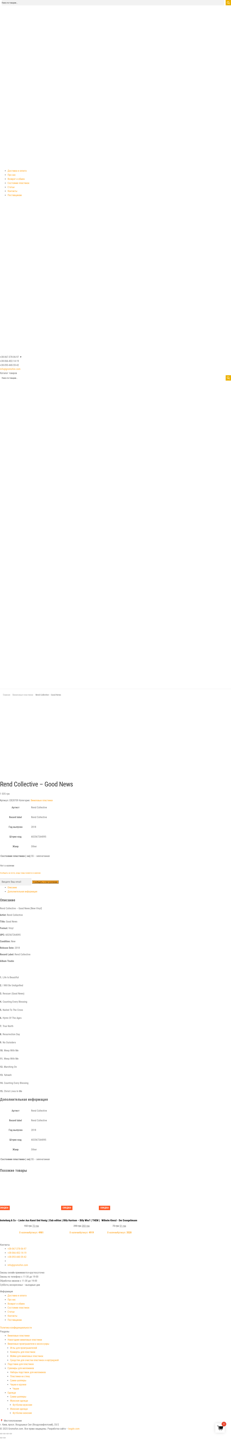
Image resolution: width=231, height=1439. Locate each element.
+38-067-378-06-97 (17, 1248)
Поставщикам (15, 195)
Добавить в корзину (31, 1180)
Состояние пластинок (18, 183)
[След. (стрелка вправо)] (4, 1437)
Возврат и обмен (16, 178)
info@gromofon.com (10, 369)
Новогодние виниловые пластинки (25, 1339)
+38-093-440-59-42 (17, 1256)
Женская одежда (19, 1408)
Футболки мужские (22, 1404)
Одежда (12, 1392)
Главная (6, 695)
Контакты (12, 191)
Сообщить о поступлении (45, 882)
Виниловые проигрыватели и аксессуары (28, 1343)
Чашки (16, 1388)
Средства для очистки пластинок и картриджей (34, 1360)
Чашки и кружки (18, 1384)
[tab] (119, 888)
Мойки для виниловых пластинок (26, 1356)
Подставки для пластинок (21, 1364)
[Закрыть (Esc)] (1, 1433)
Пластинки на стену (20, 1376)
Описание (12, 887)
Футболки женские (22, 1412)
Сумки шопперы (18, 1380)
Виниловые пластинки (23, 695)
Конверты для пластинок (22, 1351)
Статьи (11, 187)
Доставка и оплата (17, 170)
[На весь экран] (7, 1433)
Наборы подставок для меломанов (28, 1372)
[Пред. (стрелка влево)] (1, 1437)
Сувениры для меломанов (21, 1368)
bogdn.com (74, 1428)
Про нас (12, 174)
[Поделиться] (4, 1433)
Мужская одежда (19, 1400)
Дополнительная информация (22, 891)
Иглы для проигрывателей (23, 1347)
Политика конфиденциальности (16, 1327)
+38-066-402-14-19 (17, 1252)
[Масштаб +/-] (10, 1433)
